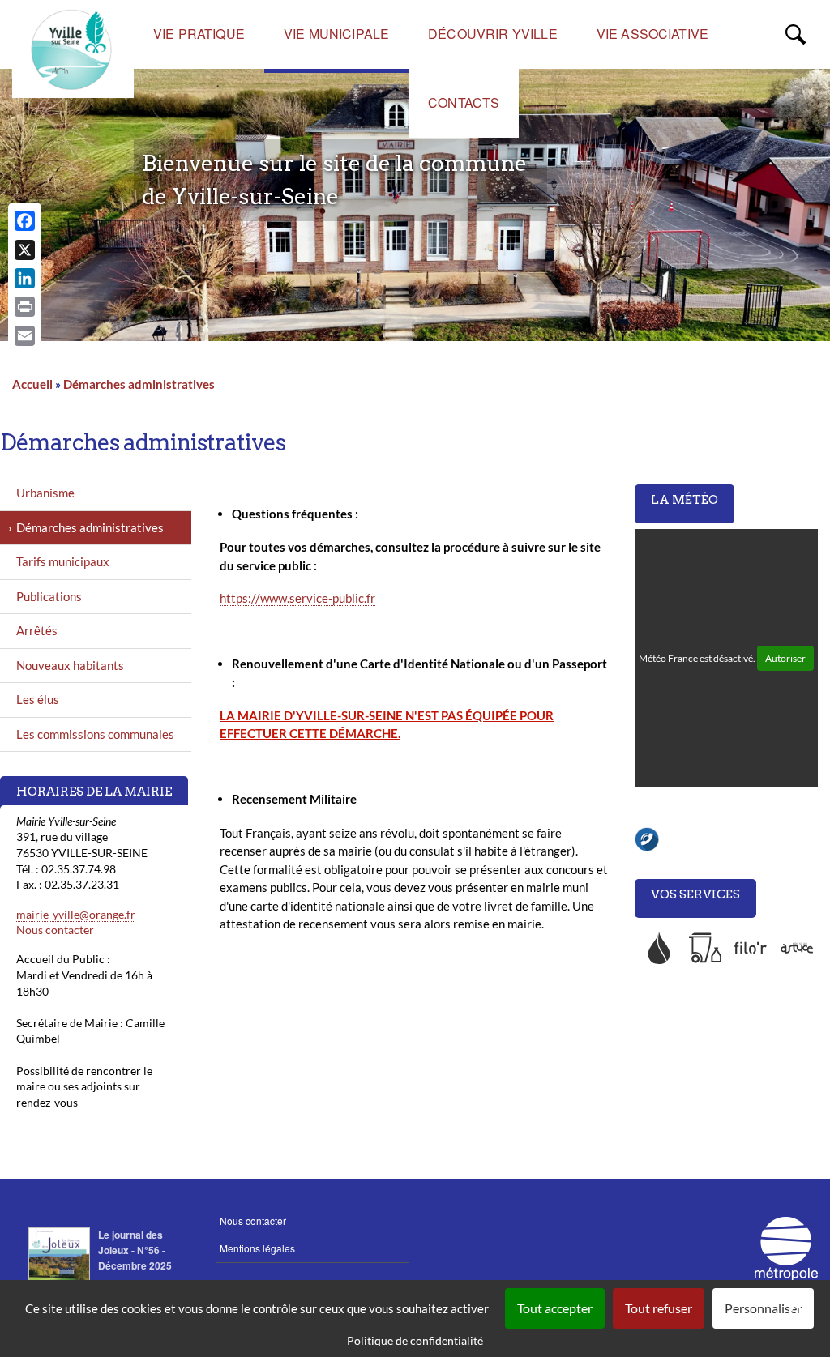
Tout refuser (658, 1308)
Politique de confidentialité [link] (415, 1340)
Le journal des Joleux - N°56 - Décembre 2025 (135, 1250)
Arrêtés (37, 630)
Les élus (37, 699)
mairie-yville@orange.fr (75, 914)
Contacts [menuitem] (463, 102)
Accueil (32, 384)
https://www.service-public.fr (297, 598)
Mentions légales (257, 1248)
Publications (49, 596)
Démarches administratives (139, 384)
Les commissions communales (95, 734)
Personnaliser (763, 1308)
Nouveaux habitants (70, 665)
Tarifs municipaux (62, 561)
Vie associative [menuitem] (652, 33)
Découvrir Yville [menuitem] (493, 33)
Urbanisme (45, 492)
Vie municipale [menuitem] (336, 33)
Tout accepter (555, 1308)
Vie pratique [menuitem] (199, 33)
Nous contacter (55, 930)
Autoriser (785, 658)
